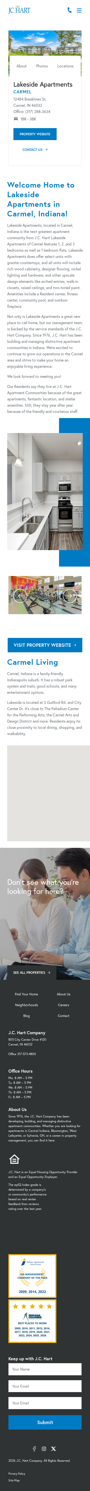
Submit (45, 1422)
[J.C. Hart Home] (19, 9)
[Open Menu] (79, 10)
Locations (65, 65)
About (22, 65)
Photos (42, 65)
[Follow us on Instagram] (44, 1448)
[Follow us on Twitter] (53, 1448)
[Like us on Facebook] (34, 1448)
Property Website (35, 134)
